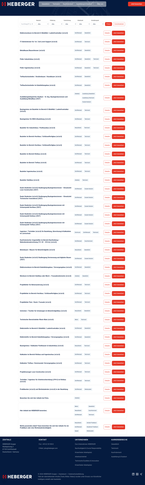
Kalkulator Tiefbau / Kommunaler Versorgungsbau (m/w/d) (41, 363)
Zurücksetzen (119, 24)
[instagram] (137, 474)
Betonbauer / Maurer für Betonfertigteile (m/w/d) (37, 250)
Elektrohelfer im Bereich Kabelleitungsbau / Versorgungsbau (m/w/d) (44, 337)
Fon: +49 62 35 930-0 (46, 444)
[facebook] (133, 474)
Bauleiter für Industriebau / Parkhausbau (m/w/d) (37, 128)
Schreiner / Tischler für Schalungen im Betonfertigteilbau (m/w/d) (43, 311)
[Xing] (141, 474)
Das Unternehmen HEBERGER (85, 444)
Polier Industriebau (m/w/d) (30, 59)
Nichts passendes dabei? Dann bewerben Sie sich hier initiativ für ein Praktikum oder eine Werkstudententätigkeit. (44, 427)
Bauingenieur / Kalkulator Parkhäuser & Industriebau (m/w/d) (42, 346)
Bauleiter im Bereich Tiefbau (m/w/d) (33, 163)
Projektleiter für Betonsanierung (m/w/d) (34, 285)
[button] (93, 4)
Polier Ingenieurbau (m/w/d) (30, 68)
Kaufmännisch (68, 4)
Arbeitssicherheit (81, 457)
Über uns (100, 4)
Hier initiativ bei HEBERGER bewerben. (33, 411)
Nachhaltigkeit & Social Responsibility (88, 448)
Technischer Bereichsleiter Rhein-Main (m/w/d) (37, 319)
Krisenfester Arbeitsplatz (83, 452)
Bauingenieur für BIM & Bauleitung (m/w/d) (35, 119)
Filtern (108, 24)
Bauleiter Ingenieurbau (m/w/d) (31, 171)
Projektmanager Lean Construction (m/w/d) (35, 372)
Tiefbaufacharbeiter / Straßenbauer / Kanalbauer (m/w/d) (40, 77)
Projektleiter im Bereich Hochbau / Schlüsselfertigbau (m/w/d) (42, 293)
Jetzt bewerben (118, 33)
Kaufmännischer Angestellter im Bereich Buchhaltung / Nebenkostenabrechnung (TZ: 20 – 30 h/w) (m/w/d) (39, 241)
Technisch (56, 4)
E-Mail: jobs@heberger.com (48, 448)
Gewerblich (46, 4)
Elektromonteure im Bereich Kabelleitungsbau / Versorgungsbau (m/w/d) (46, 267)
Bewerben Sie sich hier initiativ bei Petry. (34, 398)
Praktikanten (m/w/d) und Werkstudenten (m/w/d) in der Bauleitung (44, 389)
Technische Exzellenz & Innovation (87, 461)
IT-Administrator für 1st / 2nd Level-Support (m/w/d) (38, 42)
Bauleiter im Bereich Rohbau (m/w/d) (33, 154)
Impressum (62, 474)
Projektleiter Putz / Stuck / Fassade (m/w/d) (35, 302)
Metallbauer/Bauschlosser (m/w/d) (32, 50)
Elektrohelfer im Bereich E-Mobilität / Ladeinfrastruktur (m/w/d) (42, 328)
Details (107, 33)
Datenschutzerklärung (76, 474)
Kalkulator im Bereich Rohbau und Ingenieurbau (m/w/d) (40, 354)
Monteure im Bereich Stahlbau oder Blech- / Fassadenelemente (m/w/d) (45, 276)
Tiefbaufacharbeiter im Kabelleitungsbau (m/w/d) (37, 85)
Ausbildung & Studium (84, 4)
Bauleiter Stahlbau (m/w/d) (29, 180)
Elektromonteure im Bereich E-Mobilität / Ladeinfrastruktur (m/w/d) (44, 33)
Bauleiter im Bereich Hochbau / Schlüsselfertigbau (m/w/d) (41, 136)
